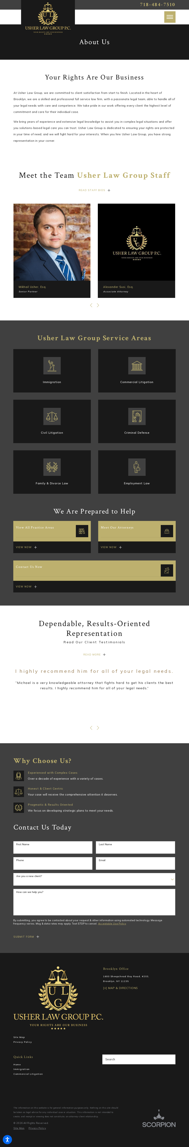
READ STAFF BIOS (92, 190)
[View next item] (98, 305)
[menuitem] (50, 1064)
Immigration (21, 1069)
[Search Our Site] (171, 1059)
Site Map (19, 1037)
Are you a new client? (29, 876)
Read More (92, 654)
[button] (7, 1139)
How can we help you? (29, 892)
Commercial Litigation (28, 1074)
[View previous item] (91, 305)
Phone (20, 860)
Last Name (105, 844)
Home (17, 1064)
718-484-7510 (158, 5)
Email (102, 860)
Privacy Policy (22, 1042)
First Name (22, 844)
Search (110, 1059)
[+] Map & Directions (120, 988)
